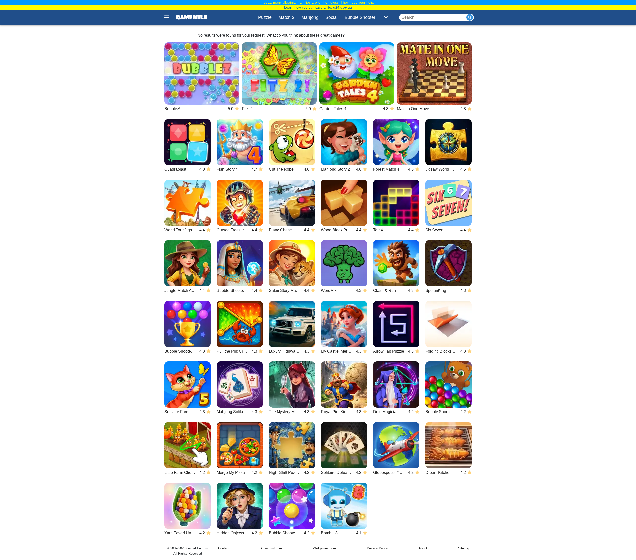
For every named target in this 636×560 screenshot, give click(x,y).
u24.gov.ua (342, 7)
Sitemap (464, 548)
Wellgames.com (324, 548)
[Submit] (469, 17)
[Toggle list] (385, 17)
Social (331, 17)
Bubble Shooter (360, 17)
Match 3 (286, 17)
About (423, 548)
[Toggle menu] (169, 17)
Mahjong (309, 17)
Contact (223, 548)
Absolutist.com (271, 548)
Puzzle (265, 17)
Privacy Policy (377, 548)
